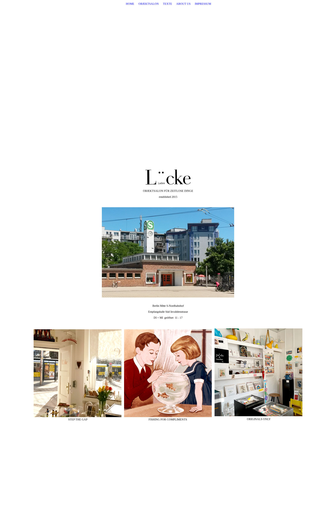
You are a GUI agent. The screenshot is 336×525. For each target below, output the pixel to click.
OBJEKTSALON (148, 3)
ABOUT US (183, 3)
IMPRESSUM (203, 3)
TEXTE (167, 3)
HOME (130, 3)
